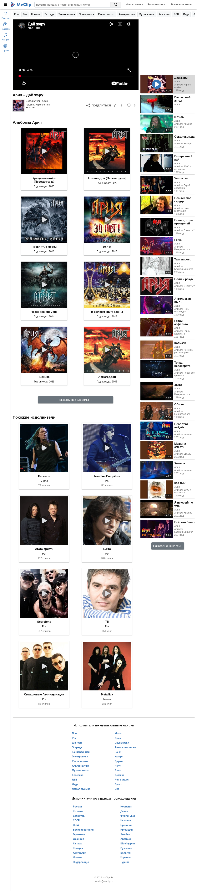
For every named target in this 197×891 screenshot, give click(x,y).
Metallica (107, 694)
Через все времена (44, 311)
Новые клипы (134, 4)
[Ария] (18, 105)
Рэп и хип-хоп (106, 14)
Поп (16, 14)
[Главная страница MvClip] (21, 4)
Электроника (86, 14)
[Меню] (5, 4)
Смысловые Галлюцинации (44, 694)
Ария (45, 101)
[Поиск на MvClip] (115, 5)
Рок (25, 14)
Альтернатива (127, 14)
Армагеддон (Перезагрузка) (107, 178)
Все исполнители (181, 4)
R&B (176, 14)
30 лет (107, 246)
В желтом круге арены (107, 311)
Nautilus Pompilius (107, 476)
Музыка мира (146, 14)
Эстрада (49, 14)
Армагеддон (107, 376)
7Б (107, 621)
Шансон (35, 14)
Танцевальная (66, 14)
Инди (186, 14)
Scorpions (44, 621)
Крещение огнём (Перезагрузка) (44, 180)
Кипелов (44, 476)
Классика (164, 14)
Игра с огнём (43, 104)
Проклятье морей (44, 246)
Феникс (44, 376)
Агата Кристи (44, 548)
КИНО (107, 548)
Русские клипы (157, 4)
